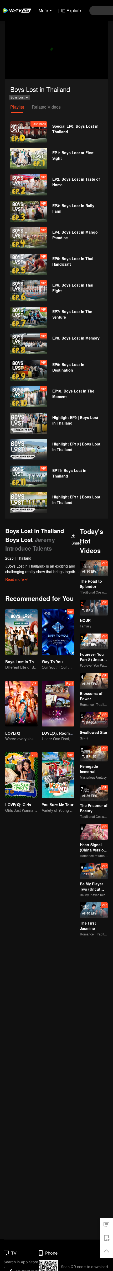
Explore (73, 10)
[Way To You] (58, 632)
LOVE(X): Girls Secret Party (29, 804)
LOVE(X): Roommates (61, 733)
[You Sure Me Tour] (58, 775)
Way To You (52, 661)
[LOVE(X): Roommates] (58, 703)
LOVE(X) (12, 733)
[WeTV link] (17, 10)
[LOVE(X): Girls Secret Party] (21, 775)
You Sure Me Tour (57, 804)
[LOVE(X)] (21, 703)
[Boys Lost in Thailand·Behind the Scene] (21, 632)
